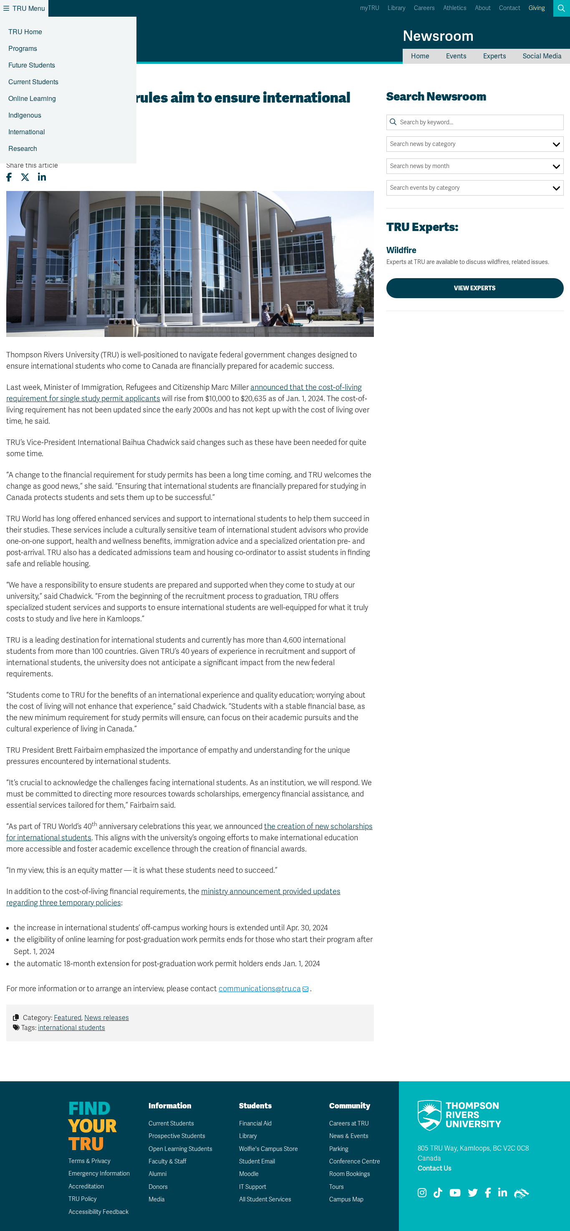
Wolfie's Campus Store (268, 1149)
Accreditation (86, 1186)
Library (397, 8)
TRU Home (25, 31)
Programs (22, 48)
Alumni (157, 1174)
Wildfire (467, 255)
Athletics (455, 8)
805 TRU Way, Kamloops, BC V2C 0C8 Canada (473, 1153)
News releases (106, 1018)
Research (22, 148)
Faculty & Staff (168, 1161)
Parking (338, 1149)
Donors (158, 1187)
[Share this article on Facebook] (9, 177)
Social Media (542, 56)
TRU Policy (82, 1199)
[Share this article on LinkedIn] (42, 177)
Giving (537, 8)
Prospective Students (177, 1136)
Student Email (257, 1161)
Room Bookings (349, 1174)
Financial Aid (255, 1123)
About (483, 8)
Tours (336, 1187)
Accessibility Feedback (98, 1212)
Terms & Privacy (89, 1161)
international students (71, 1028)
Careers (424, 8)
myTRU (369, 8)
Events (456, 56)
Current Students (33, 81)
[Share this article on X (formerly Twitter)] (25, 177)
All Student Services (265, 1199)
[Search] (393, 122)
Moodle (249, 1174)
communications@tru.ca (260, 988)
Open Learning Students (180, 1149)
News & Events (348, 1136)
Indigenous (24, 115)
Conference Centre (354, 1161)
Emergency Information (99, 1173)
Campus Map (346, 1199)
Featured (67, 1018)
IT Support (252, 1187)
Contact (509, 8)
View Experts (475, 288)
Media (156, 1199)
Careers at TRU (349, 1123)
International (26, 131)
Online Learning (32, 98)
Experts (494, 56)
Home (420, 56)
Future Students (31, 65)
